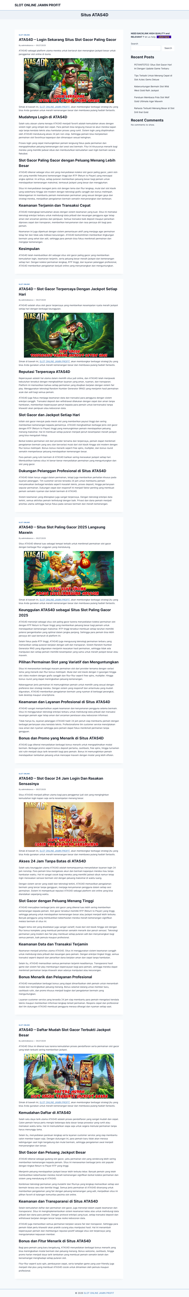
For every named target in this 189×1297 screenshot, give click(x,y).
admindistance (27, 45)
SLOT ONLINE (24, 35)
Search (134, 43)
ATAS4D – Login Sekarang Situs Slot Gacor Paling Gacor (67, 39)
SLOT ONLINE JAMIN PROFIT (55, 107)
